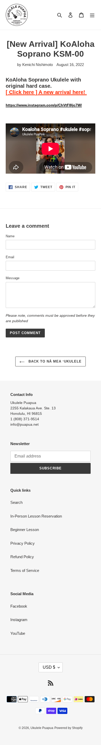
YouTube (17, 633)
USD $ (49, 667)
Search (16, 502)
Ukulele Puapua (42, 728)
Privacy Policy (22, 543)
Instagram (18, 619)
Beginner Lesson (24, 529)
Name (10, 236)
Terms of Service (24, 570)
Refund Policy (22, 557)
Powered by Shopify (68, 728)
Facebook (18, 606)
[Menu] (92, 14)
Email (10, 257)
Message (12, 278)
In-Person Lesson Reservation (36, 516)
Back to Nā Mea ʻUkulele (54, 361)
